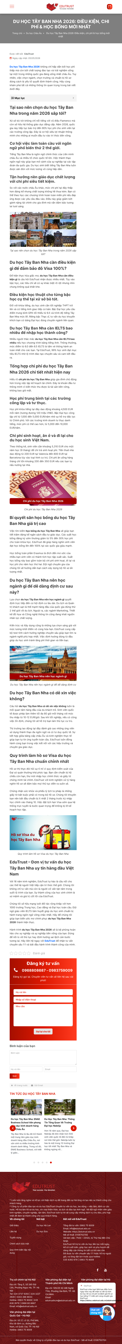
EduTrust (29, 54)
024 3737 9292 (21, 1294)
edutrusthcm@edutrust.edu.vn (60, 1300)
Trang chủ (17, 33)
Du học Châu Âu (34, 33)
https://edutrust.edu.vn (83, 1231)
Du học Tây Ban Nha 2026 (25, 66)
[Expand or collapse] (73, 98)
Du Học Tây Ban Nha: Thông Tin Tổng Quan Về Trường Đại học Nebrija (59, 1122)
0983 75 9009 (25, 1300)
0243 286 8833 (24, 1297)
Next (74, 1128)
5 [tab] (54, 1164)
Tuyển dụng (15, 1237)
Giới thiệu (14, 1225)
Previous (13, 1128)
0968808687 (34, 970)
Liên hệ (13, 1231)
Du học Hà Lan (43, 1225)
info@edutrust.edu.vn (26, 1306)
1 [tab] (37, 1164)
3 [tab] (45, 1164)
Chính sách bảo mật (19, 1243)
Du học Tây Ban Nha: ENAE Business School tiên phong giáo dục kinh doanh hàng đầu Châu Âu (26, 1124)
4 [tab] (50, 1164)
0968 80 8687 (28, 1303)
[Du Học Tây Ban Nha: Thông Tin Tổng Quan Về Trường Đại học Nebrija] (59, 1107)
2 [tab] (41, 1164)
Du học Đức (42, 1231)
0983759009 (61, 970)
